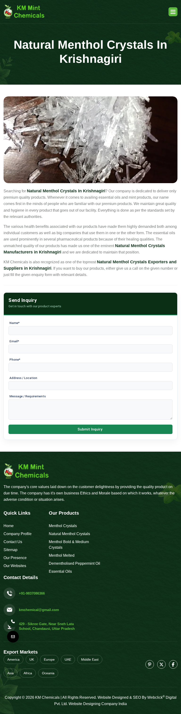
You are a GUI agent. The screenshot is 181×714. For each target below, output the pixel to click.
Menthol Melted (61, 555)
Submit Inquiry (90, 429)
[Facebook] (173, 664)
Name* (14, 323)
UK (31, 659)
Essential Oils (60, 571)
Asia (10, 673)
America (13, 659)
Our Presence (15, 558)
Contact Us (13, 542)
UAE (68, 659)
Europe (49, 659)
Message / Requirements (27, 396)
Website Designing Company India (98, 704)
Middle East (90, 659)
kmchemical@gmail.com (39, 610)
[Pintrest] (149, 664)
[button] (173, 11)
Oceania (48, 673)
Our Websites (15, 566)
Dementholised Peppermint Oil (74, 563)
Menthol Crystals (63, 526)
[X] (161, 664)
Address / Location (23, 378)
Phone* (14, 359)
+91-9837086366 (32, 593)
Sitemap (10, 550)
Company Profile (18, 534)
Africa (28, 673)
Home (9, 526)
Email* (14, 341)
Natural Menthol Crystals (69, 534)
